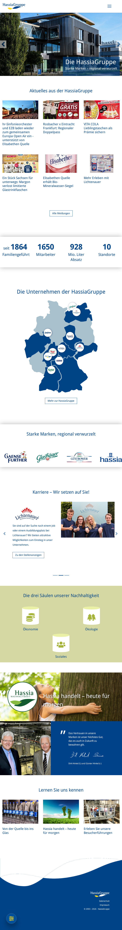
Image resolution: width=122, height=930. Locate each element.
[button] (3, 44)
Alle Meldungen (61, 213)
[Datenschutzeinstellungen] (11, 918)
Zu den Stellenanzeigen (28, 550)
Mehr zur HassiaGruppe (61, 400)
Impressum (104, 905)
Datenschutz (104, 901)
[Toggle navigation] (109, 6)
